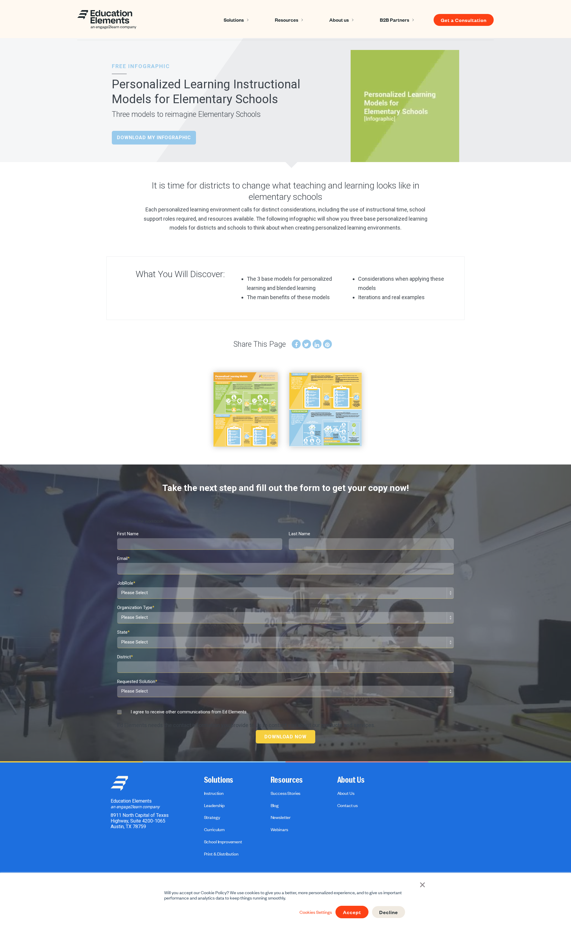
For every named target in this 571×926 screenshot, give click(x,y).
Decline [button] (388, 912)
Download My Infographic (154, 137)
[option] (246, 409)
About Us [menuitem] (351, 780)
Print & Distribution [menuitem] (221, 854)
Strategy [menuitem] (212, 817)
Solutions (234, 19)
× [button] (422, 884)
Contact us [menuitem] (347, 805)
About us (339, 19)
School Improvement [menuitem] (223, 842)
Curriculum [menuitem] (214, 829)
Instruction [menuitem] (214, 793)
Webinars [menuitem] (279, 829)
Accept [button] (352, 912)
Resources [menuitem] (287, 780)
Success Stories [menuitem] (286, 793)
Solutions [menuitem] (218, 780)
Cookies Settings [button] (315, 912)
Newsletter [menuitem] (281, 817)
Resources (286, 19)
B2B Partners (394, 19)
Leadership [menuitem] (214, 805)
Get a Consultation (464, 20)
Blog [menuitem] (275, 805)
